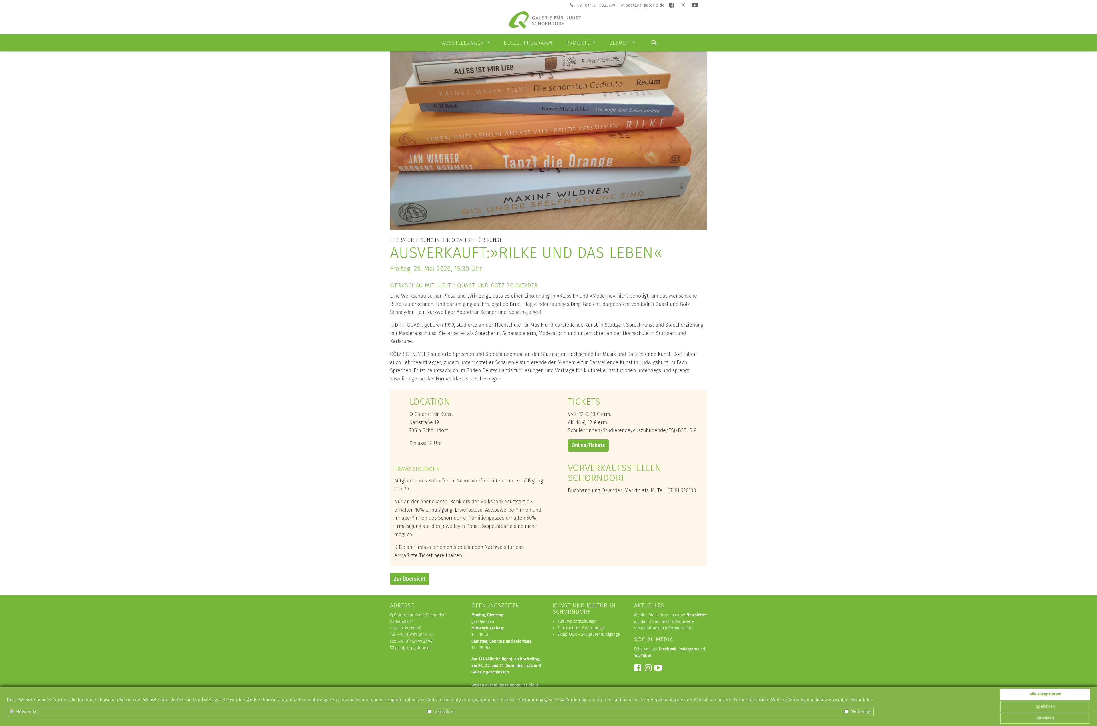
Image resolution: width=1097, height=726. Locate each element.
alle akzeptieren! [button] (1045, 694)
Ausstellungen (464, 43)
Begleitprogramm (528, 43)
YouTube (642, 655)
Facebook (667, 649)
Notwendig (26, 711)
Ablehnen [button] (1045, 718)
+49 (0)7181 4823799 (595, 5)
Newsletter (696, 615)
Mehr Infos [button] (861, 700)
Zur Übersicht (409, 579)
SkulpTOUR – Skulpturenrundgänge (588, 634)
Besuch (620, 43)
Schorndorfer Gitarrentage (581, 627)
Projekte (579, 43)
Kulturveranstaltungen (577, 621)
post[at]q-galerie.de (413, 647)
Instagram (687, 649)
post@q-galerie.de (645, 5)
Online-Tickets (588, 445)
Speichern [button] (1045, 706)
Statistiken (443, 711)
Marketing (859, 711)
